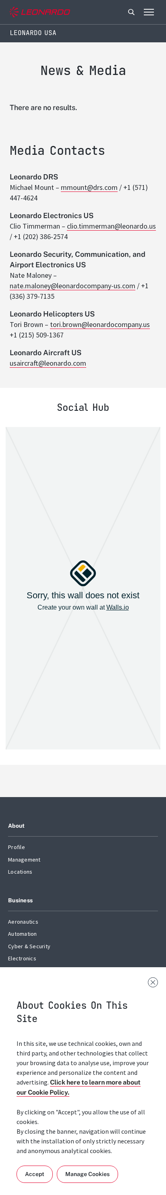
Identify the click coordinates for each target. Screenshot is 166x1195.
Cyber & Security (29, 946)
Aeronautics (23, 921)
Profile (16, 847)
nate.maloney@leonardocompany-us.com (72, 285)
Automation (22, 933)
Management (24, 859)
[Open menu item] (149, 12)
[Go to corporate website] (40, 12)
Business (20, 900)
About (16, 825)
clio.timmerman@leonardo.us (111, 226)
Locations (20, 871)
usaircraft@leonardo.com (48, 363)
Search (131, 12)
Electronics (22, 958)
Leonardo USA (33, 33)
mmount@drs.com (89, 187)
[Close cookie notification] (153, 982)
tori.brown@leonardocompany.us (100, 324)
